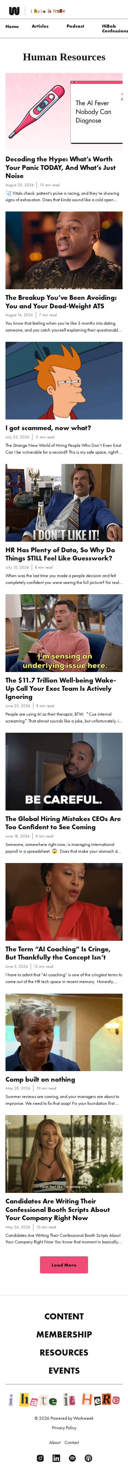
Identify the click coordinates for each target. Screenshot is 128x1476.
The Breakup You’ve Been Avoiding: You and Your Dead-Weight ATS (61, 301)
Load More (64, 1265)
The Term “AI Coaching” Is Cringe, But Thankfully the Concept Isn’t (58, 953)
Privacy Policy (64, 1427)
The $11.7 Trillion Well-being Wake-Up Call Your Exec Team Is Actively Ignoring (60, 688)
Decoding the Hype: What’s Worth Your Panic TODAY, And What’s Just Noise (60, 167)
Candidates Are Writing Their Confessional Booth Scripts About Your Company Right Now (57, 1209)
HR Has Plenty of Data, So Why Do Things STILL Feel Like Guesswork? (60, 553)
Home (12, 26)
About (54, 1442)
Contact (72, 1442)
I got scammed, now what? (48, 427)
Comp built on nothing (40, 1079)
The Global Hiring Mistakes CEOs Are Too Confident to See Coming (63, 822)
